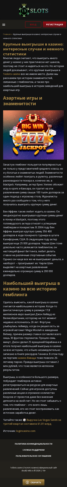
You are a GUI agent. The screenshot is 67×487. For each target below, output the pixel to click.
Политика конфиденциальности (33, 444)
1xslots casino (11, 74)
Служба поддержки (34, 450)
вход (33, 24)
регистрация (54, 24)
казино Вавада (27, 358)
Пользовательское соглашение (33, 456)
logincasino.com (25, 431)
